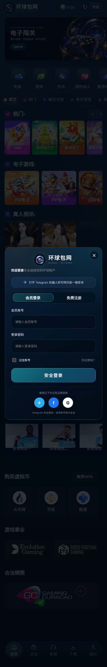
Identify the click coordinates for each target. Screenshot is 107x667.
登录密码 (17, 335)
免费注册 (73, 297)
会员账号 (17, 310)
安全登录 (53, 375)
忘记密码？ (89, 360)
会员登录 (33, 297)
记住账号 (24, 360)
